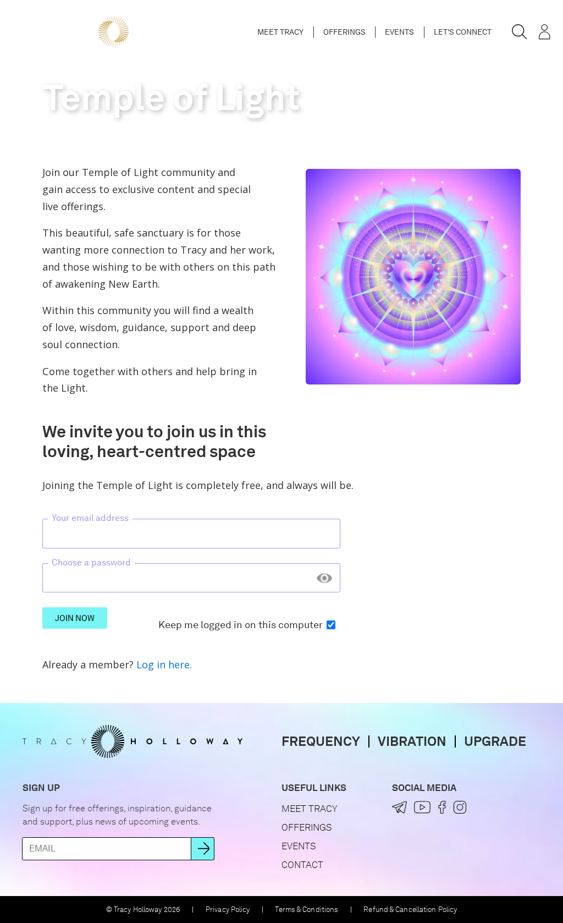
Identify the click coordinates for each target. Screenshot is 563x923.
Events (399, 32)
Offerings (344, 32)
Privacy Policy (228, 909)
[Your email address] (191, 534)
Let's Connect (463, 32)
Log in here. (164, 664)
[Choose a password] (191, 578)
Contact (302, 864)
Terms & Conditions (306, 909)
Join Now (75, 618)
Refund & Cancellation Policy (410, 909)
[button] (519, 32)
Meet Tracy (280, 32)
